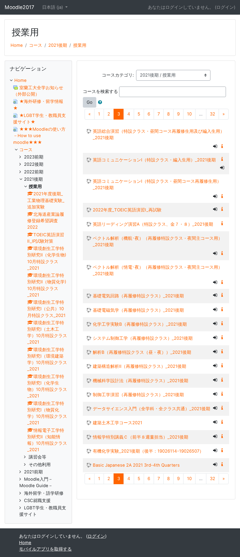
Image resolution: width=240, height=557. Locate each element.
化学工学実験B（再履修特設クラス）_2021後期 (140, 324)
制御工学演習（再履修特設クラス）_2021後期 (138, 394)
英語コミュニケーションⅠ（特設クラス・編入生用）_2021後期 (154, 160)
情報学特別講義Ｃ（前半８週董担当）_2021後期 (140, 437)
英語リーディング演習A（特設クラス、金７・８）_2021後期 (153, 224)
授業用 (79, 45)
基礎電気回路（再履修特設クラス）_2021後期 (138, 296)
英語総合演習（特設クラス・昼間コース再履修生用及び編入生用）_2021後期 (158, 134)
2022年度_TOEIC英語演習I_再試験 (127, 210)
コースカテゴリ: (118, 75)
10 (189, 114)
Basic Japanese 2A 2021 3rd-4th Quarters (136, 465)
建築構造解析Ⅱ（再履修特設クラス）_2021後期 (139, 366)
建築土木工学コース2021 (117, 422)
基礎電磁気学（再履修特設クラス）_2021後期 (138, 310)
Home (17, 45)
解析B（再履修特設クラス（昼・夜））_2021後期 (142, 352)
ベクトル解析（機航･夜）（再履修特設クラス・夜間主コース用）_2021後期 (157, 241)
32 (212, 114)
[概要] (223, 146)
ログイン (225, 7)
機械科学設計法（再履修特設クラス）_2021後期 (140, 380)
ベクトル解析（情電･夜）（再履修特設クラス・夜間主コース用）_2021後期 (157, 270)
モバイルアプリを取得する (45, 549)
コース (35, 45)
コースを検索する (100, 91)
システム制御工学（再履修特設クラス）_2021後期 (143, 338)
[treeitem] (38, 80)
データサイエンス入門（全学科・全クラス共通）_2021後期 (151, 408)
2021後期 (57, 45)
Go (89, 102)
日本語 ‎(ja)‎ (53, 7)
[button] (101, 102)
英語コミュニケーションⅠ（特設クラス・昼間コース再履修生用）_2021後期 (157, 184)
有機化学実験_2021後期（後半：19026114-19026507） (148, 451)
